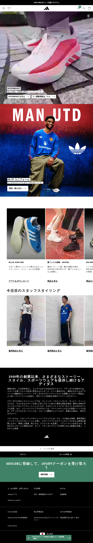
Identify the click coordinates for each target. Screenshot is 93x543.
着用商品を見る (16, 351)
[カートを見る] (89, 8)
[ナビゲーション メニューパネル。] (3, 8)
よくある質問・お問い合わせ (18, 488)
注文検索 (37, 488)
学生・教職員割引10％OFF (43, 494)
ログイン (23, 454)
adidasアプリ (12, 494)
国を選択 (50, 534)
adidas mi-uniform (14, 500)
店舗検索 (63, 494)
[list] (46, 246)
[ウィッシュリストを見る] (9, 8)
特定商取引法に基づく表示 (69, 517)
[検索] (84, 8)
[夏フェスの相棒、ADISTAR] (65, 246)
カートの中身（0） (66, 454)
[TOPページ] (46, 9)
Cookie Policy (12, 526)
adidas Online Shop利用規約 (17, 517)
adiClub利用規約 (66, 512)
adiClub (62, 488)
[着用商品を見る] (26, 324)
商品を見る (52, 281)
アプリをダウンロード (19, 281)
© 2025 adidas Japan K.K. (46, 540)
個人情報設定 (38, 512)
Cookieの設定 (12, 512)
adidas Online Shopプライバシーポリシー (46, 519)
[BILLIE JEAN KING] (26, 246)
